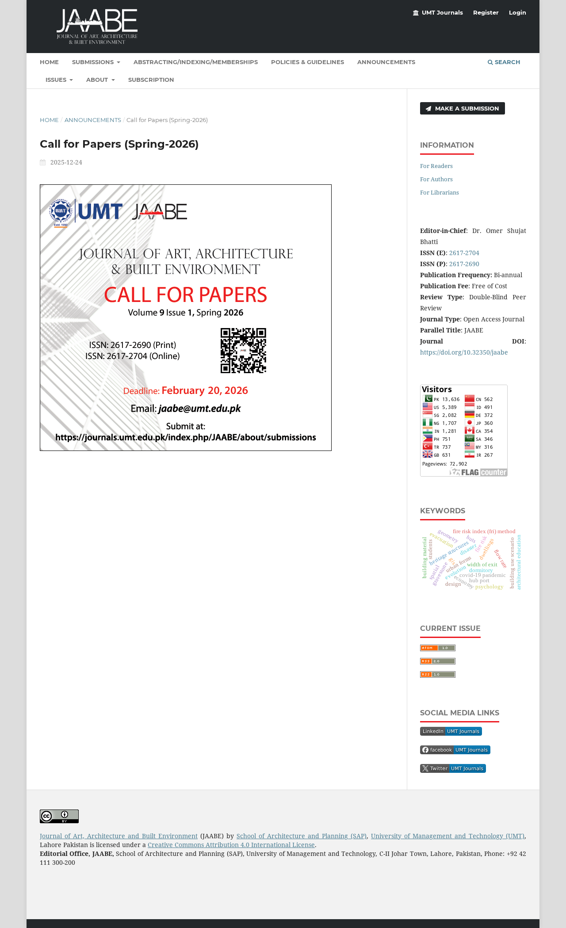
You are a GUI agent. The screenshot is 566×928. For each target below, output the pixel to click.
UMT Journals (442, 12)
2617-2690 (464, 264)
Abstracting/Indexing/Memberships (196, 61)
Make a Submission (466, 108)
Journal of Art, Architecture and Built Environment (119, 836)
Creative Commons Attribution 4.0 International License (231, 844)
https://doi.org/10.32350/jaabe (464, 352)
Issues (57, 79)
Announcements (386, 61)
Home (49, 61)
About (98, 79)
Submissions (93, 61)
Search (506, 61)
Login (517, 12)
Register (486, 12)
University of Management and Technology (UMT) (447, 836)
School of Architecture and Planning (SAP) (302, 836)
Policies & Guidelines (307, 61)
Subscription (151, 79)
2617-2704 (464, 252)
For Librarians (439, 192)
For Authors (436, 179)
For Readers (436, 166)
